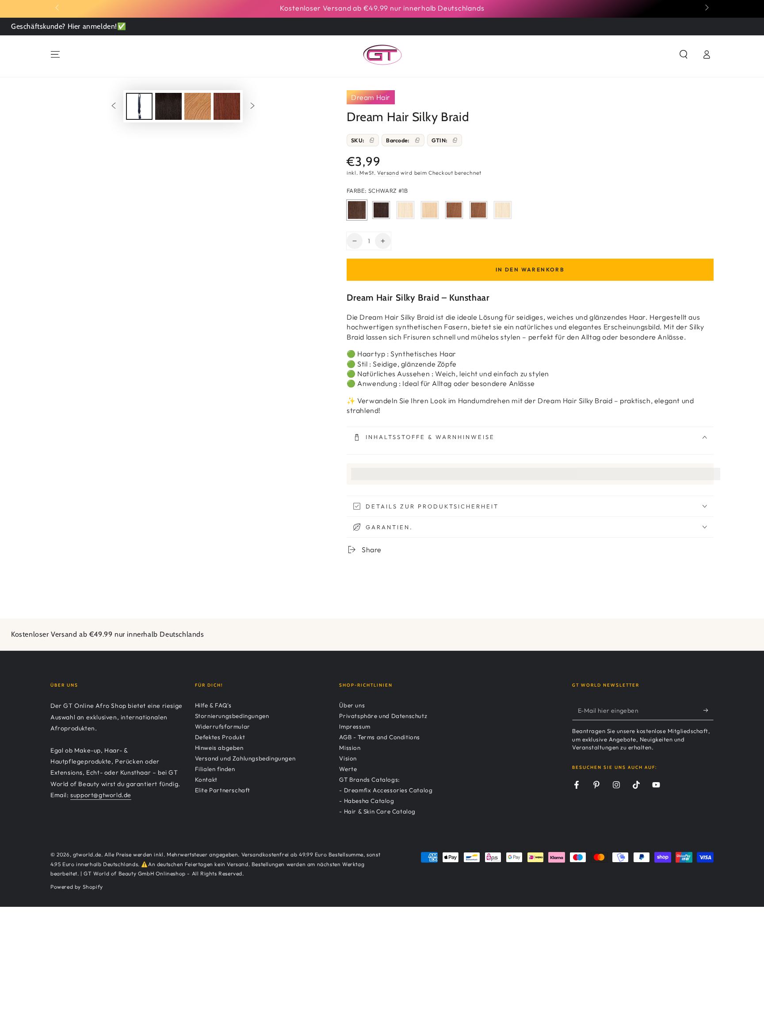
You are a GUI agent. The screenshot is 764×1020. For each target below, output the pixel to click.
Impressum (354, 726)
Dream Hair (370, 97)
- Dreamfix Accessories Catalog (385, 790)
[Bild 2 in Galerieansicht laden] (168, 106)
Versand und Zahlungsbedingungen (245, 758)
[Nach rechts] (706, 8)
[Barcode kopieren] (417, 140)
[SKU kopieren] (371, 140)
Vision (348, 758)
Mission (349, 747)
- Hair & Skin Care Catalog (377, 811)
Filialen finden (215, 768)
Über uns (352, 705)
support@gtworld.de (100, 795)
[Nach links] (57, 8)
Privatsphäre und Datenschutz (383, 715)
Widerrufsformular (222, 726)
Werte (348, 768)
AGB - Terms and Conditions (379, 737)
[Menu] (55, 54)
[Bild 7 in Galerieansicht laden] (227, 106)
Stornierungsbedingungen (232, 715)
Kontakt (206, 779)
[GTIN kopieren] (455, 140)
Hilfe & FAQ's (213, 705)
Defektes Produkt (220, 737)
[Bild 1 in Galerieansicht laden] (139, 106)
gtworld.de (87, 854)
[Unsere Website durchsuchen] (683, 54)
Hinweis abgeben (219, 747)
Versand (388, 172)
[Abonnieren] (708, 710)
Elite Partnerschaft (222, 790)
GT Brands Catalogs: (369, 779)
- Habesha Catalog (366, 800)
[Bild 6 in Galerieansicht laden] (197, 106)
